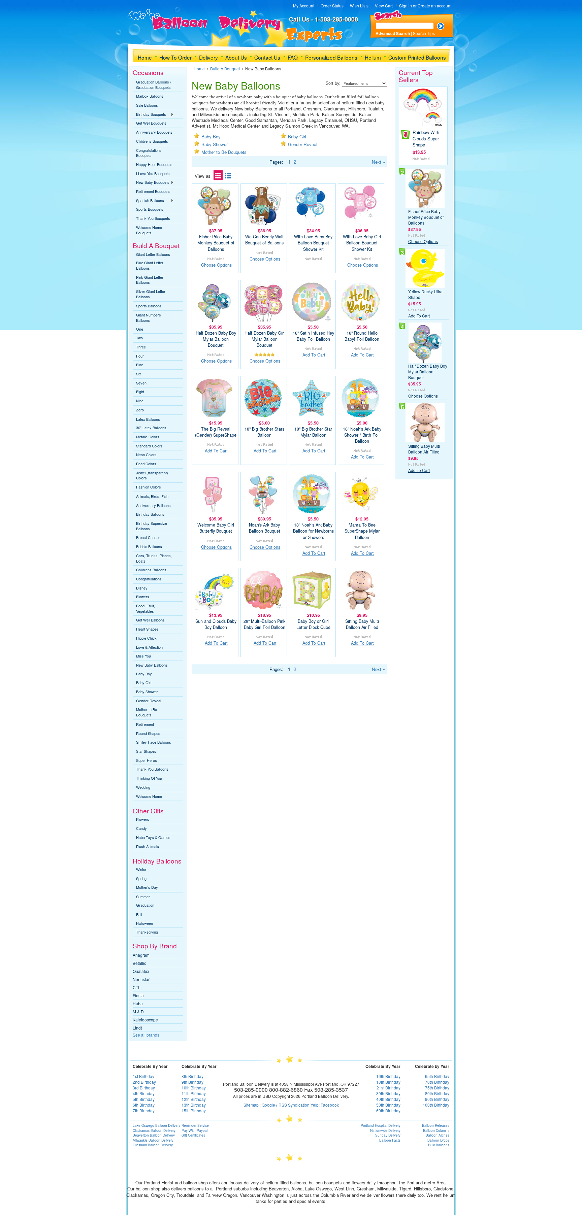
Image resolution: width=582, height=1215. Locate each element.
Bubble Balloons (149, 546)
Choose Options (216, 265)
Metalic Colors (147, 436)
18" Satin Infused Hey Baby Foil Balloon (313, 336)
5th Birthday (144, 1099)
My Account (303, 5)
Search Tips (424, 33)
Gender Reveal (148, 700)
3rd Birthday (144, 1087)
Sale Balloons (147, 105)
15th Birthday (194, 1110)
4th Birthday (144, 1093)
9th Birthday (192, 1082)
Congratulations (149, 578)
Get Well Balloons (150, 619)
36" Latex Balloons (151, 427)
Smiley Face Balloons (153, 742)
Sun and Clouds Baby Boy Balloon (215, 624)
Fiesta (138, 995)
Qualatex (141, 971)
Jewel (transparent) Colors (152, 475)
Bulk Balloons (438, 1145)
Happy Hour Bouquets (154, 164)
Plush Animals (147, 846)
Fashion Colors (148, 487)
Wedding (143, 787)
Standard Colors (149, 445)
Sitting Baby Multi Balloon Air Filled (362, 624)
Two (139, 337)
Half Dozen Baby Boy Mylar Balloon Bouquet (216, 339)
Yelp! (315, 1105)
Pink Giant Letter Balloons (149, 279)
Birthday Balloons (150, 514)
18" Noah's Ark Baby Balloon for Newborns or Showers (313, 531)
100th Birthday (436, 1105)
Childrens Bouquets (152, 141)
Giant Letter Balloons (153, 254)
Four (140, 356)
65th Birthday (437, 1076)
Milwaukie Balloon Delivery (153, 1140)
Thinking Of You (149, 778)
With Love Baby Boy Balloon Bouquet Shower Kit (313, 243)
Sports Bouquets (149, 209)
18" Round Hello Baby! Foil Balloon (362, 336)
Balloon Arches (437, 1135)
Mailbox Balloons (149, 96)
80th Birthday (437, 1093)
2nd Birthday (144, 1082)
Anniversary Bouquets (154, 132)
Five (139, 364)
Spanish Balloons (148, 201)
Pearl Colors (146, 463)
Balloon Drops (438, 1140)
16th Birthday (388, 1076)
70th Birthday (437, 1082)
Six (138, 373)
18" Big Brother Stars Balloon (264, 432)
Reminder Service (195, 1125)
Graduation (145, 905)
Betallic (139, 963)
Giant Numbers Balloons (148, 317)
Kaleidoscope (145, 1019)
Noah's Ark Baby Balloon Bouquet (264, 528)
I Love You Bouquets (153, 173)
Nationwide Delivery (385, 1130)
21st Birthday (388, 1087)
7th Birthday (144, 1110)
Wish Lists (359, 5)
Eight (140, 391)
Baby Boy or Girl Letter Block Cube (313, 624)
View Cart (384, 5)
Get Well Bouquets (151, 123)
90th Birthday (437, 1099)
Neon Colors (146, 454)
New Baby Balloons (152, 665)
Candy (141, 828)
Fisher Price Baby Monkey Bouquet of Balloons (215, 243)
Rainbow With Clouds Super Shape (426, 138)
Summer (143, 896)
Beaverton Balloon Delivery (154, 1135)
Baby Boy (144, 673)
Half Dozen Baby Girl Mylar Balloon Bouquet (265, 339)
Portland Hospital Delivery (380, 1125)
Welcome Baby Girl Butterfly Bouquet (215, 528)
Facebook (330, 1105)
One (139, 329)
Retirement (145, 724)
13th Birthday (194, 1105)
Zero (140, 409)
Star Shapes (146, 751)
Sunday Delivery (387, 1135)
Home (199, 68)
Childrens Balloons (151, 569)
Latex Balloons (148, 419)
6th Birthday (144, 1105)
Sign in (405, 5)
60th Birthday (388, 1110)
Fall (139, 914)
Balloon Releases (435, 1125)
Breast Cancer (148, 537)
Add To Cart (313, 355)
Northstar (141, 979)
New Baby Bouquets (151, 182)
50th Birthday (388, 1105)
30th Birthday (388, 1093)
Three (141, 346)
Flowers (142, 596)
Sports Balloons (149, 305)
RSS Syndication (294, 1105)
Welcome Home (149, 796)
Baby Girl (143, 682)
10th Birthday (194, 1087)
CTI (136, 987)
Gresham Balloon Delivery (153, 1145)
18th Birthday (388, 1082)
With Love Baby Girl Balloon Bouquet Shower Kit (362, 243)
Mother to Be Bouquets (146, 712)
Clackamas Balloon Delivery (154, 1130)
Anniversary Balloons (153, 505)
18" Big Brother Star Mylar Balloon (313, 432)
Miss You (143, 656)
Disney (142, 587)
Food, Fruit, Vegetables (145, 608)
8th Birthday (192, 1076)
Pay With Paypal (194, 1130)
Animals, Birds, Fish (152, 496)
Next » (378, 162)
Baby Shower (147, 691)
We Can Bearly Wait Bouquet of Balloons (264, 240)
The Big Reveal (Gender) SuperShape (215, 432)
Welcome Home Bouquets (149, 230)
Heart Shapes (147, 629)
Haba (138, 1003)
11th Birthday (194, 1093)
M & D (138, 1011)
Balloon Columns (436, 1130)
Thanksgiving (147, 932)
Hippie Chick (146, 638)
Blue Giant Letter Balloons (149, 265)
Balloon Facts (389, 1140)
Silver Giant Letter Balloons (150, 294)
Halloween (144, 923)
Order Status (332, 5)
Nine (139, 400)
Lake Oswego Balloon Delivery (156, 1125)
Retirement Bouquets (153, 191)
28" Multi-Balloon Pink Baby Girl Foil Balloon (264, 624)
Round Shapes (148, 733)
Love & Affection (149, 647)
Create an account (434, 5)
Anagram (141, 955)
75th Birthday (437, 1087)
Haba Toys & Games (153, 837)
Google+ (270, 1105)
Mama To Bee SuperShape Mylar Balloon (362, 531)
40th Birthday (388, 1099)
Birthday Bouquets (149, 114)
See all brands (146, 1035)
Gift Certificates (193, 1135)
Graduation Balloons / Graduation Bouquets (153, 84)
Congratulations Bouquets (149, 152)
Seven (141, 382)
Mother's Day (147, 887)
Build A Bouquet (225, 68)
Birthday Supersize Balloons (151, 525)
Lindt (137, 1028)
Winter (141, 869)
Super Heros (146, 760)
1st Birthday (143, 1076)
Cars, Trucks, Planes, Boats (154, 558)
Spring (141, 878)
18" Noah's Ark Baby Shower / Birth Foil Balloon (362, 435)
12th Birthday (194, 1099)
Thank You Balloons (152, 769)
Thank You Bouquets (153, 218)
